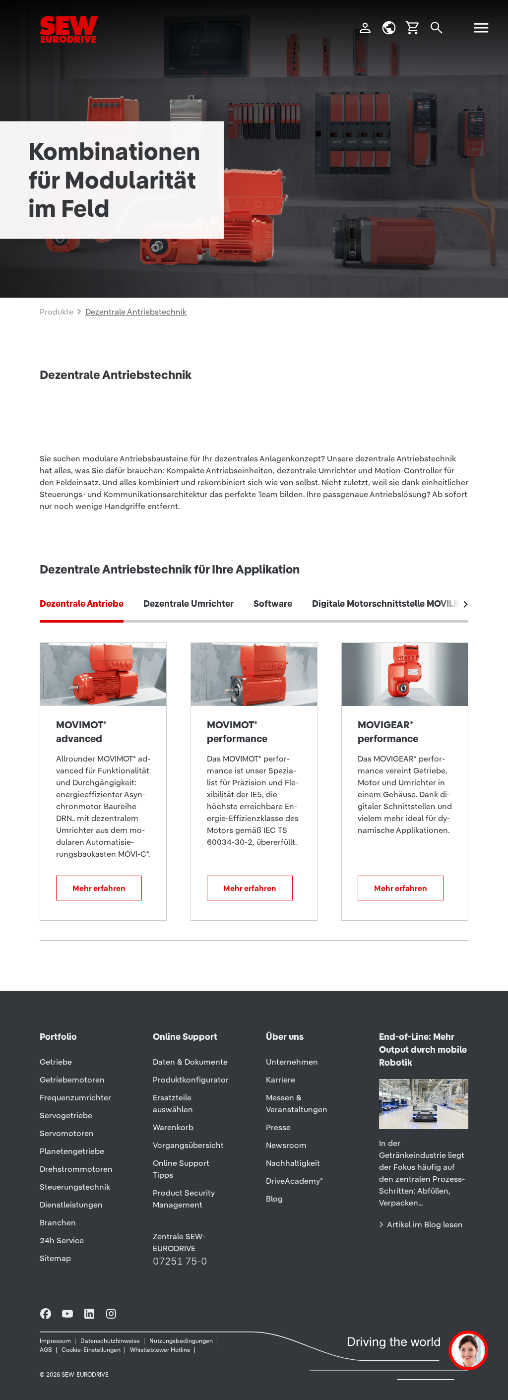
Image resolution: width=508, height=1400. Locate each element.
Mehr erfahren (99, 888)
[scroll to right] (466, 604)
